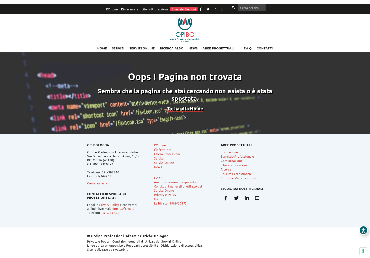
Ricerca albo (172, 48)
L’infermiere (130, 9)
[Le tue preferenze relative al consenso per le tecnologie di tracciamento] (363, 251)
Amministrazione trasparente (175, 182)
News (193, 48)
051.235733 (110, 212)
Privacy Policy (109, 204)
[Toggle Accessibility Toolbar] (363, 230)
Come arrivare (97, 183)
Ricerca (226, 169)
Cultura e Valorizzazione (238, 178)
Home (102, 48)
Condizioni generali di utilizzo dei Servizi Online (147, 241)
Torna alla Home (185, 108)
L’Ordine (112, 9)
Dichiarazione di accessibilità (181, 245)
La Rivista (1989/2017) (170, 203)
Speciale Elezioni (184, 9)
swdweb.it (120, 249)
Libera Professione (155, 9)
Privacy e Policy (165, 194)
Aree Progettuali (218, 48)
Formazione (229, 152)
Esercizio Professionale (237, 156)
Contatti (160, 199)
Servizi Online (142, 48)
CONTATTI (265, 48)
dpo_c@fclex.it (123, 208)
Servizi (118, 48)
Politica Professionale (236, 174)
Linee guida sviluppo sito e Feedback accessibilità (122, 245)
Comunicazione (232, 160)
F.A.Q (248, 48)
